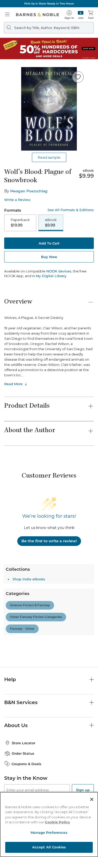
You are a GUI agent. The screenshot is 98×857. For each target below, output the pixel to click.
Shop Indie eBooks (29, 579)
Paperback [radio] (20, 223)
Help (10, 679)
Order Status (23, 753)
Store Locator (23, 743)
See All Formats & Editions (71, 210)
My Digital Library (51, 276)
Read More (13, 384)
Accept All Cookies (49, 847)
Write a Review (17, 200)
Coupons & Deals (26, 764)
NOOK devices (58, 271)
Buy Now (49, 257)
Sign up (83, 790)
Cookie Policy (57, 822)
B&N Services (21, 702)
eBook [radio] (51, 223)
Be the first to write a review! (49, 541)
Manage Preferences (49, 832)
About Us (16, 725)
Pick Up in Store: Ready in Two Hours (49, 3)
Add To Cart (49, 243)
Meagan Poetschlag (29, 191)
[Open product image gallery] (49, 109)
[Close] (91, 799)
